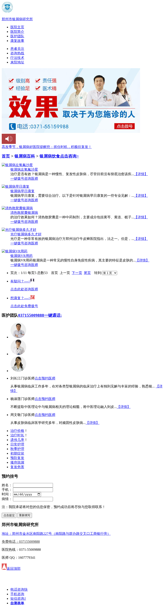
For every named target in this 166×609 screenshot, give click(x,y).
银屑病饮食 (50, 156)
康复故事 (17, 40)
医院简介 (17, 31)
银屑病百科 (24, 156)
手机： (7, 489)
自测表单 (17, 603)
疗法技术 (17, 58)
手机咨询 (17, 594)
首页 (6, 156)
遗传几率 (17, 440)
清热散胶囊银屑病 (24, 212)
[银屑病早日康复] (15, 186)
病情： (7, 499)
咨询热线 (17, 53)
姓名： (7, 485)
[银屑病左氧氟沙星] (17, 165)
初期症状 (17, 453)
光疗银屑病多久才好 (26, 234)
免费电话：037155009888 (21, 541)
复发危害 (17, 467)
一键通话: (53, 315)
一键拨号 (17, 178)
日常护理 (17, 444)
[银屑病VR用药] (14, 251)
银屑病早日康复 (22, 191)
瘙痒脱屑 (17, 462)
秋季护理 (17, 449)
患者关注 (17, 48)
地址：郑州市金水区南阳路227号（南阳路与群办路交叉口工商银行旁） (56, 533)
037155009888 (31, 315)
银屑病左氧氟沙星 (24, 169)
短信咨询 (18, 598)
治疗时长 (17, 435)
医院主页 (17, 27)
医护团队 (17, 36)
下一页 (77, 273)
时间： (7, 494)
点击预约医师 (45, 378)
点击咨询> (69, 156)
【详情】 (141, 174)
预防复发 (17, 458)
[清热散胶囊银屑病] (17, 208)
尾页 (87, 273)
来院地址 (17, 62)
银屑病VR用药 (21, 256)
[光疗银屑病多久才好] (19, 229)
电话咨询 (19, 589)
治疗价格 (17, 431)
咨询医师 (31, 178)
